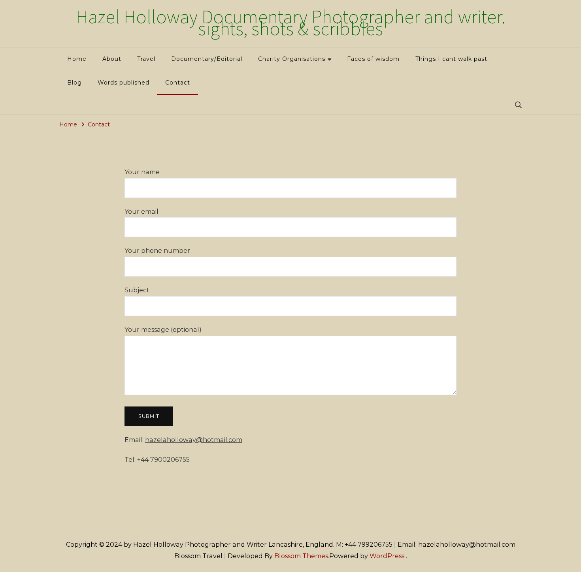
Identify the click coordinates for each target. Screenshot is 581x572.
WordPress (387, 556)
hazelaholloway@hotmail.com (193, 440)
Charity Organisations (291, 58)
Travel (146, 58)
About (111, 58)
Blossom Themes (301, 556)
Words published (123, 82)
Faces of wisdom (373, 58)
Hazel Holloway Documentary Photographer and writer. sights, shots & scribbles (291, 23)
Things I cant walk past (451, 58)
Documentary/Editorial (206, 58)
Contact (177, 82)
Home (77, 58)
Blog (74, 82)
